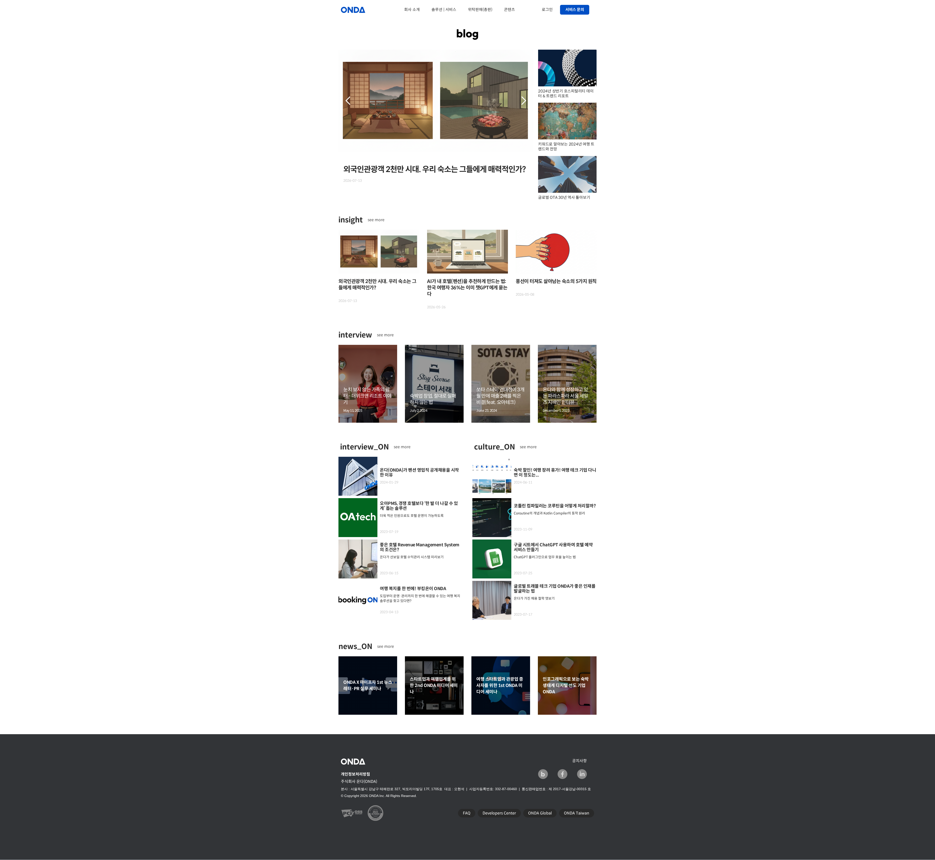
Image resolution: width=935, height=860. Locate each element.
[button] (348, 101)
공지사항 (579, 760)
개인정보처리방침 (355, 774)
